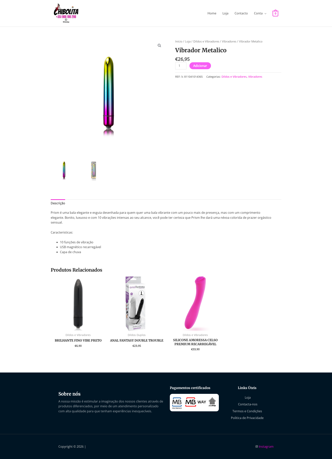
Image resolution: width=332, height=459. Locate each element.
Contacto (241, 13)
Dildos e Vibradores (206, 41)
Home (212, 13)
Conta (258, 13)
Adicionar (200, 66)
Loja (225, 13)
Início (178, 41)
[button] (159, 45)
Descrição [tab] (58, 203)
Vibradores (229, 41)
